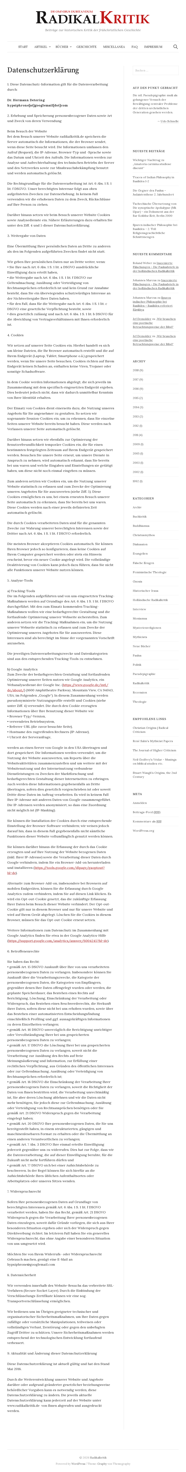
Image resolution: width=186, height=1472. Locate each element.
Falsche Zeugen (143, 563)
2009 (136, 444)
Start (23, 47)
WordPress (78, 1463)
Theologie (140, 701)
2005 (136, 453)
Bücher (62, 47)
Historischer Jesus (145, 590)
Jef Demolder (142, 319)
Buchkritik (140, 516)
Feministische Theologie (150, 572)
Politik (137, 664)
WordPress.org (143, 830)
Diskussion (140, 544)
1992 (136, 481)
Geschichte (86, 47)
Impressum (153, 47)
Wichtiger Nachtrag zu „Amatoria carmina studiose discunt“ (152, 164)
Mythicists (140, 637)
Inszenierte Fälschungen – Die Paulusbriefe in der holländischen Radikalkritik (156, 267)
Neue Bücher (142, 646)
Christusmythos (144, 535)
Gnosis (137, 581)
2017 (136, 379)
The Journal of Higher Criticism (154, 750)
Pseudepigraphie (144, 674)
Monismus (140, 618)
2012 (136, 425)
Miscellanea (114, 47)
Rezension (140, 692)
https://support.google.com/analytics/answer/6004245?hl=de (58, 941)
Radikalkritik (141, 683)
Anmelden (140, 803)
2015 (136, 398)
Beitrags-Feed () (146, 812)
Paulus (137, 655)
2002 (136, 472)
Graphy (102, 1463)
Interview (139, 609)
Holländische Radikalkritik (150, 600)
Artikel (40, 47)
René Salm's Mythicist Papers (153, 741)
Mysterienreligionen (147, 627)
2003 (136, 462)
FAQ (135, 47)
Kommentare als (147, 821)
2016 (136, 388)
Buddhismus (141, 526)
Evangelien (140, 553)
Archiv (137, 507)
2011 (135, 435)
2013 (136, 416)
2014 (136, 407)
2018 (136, 370)
